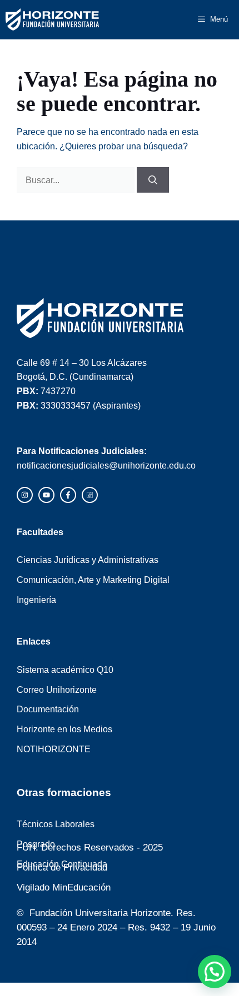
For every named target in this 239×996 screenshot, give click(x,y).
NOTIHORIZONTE (54, 749)
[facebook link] (68, 495)
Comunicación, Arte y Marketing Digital (93, 580)
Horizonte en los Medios (64, 729)
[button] (214, 971)
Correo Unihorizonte (57, 690)
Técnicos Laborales (55, 824)
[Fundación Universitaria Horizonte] (52, 19)
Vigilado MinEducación (64, 887)
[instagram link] (25, 495)
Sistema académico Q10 (65, 670)
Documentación (48, 709)
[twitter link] (46, 495)
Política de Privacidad (62, 867)
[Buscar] (153, 180)
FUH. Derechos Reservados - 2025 (90, 847)
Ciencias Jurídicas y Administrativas (87, 560)
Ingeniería (36, 600)
